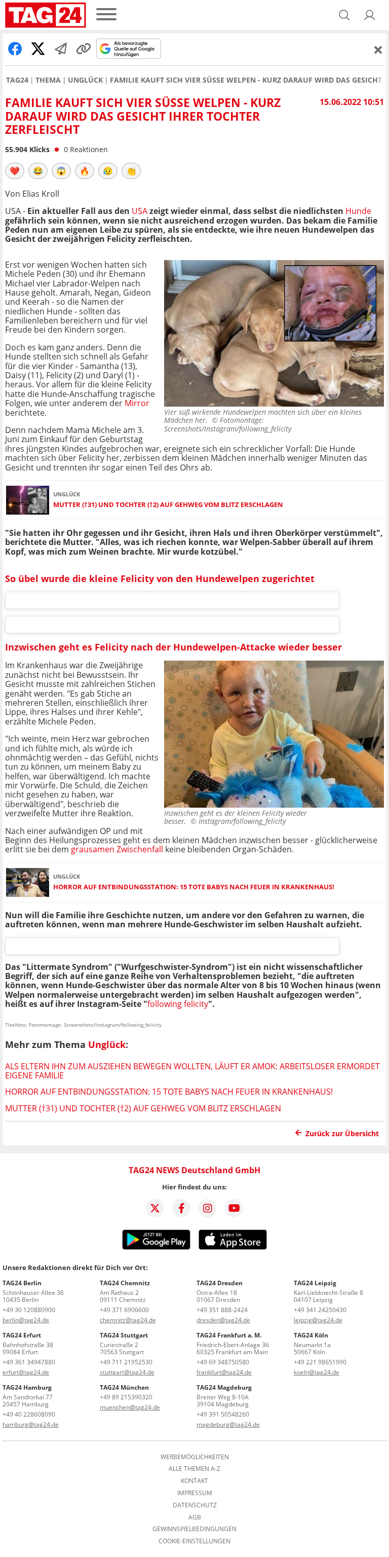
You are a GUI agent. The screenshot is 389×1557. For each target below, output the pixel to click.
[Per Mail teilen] (61, 49)
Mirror (137, 403)
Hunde (357, 210)
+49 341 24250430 (320, 1310)
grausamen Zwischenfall (116, 849)
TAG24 (17, 80)
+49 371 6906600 (124, 1310)
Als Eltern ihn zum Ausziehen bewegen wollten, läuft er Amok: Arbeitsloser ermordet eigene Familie (192, 1071)
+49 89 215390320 (126, 1397)
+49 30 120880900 (29, 1310)
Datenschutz (195, 1505)
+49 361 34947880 (29, 1362)
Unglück (85, 80)
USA (139, 210)
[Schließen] (378, 49)
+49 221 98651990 (320, 1362)
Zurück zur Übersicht (342, 1133)
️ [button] (15, 170)
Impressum (194, 1493)
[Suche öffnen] (344, 15)
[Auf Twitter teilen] (38, 49)
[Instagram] (208, 1208)
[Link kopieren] (83, 49)
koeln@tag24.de (316, 1372)
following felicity (177, 1003)
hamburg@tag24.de (31, 1424)
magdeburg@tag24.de (228, 1424)
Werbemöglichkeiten (195, 1457)
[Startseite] (45, 15)
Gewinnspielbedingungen (194, 1529)
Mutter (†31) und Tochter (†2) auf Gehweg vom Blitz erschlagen (168, 505)
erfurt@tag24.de (26, 1372)
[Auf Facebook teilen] (15, 49)
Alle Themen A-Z (194, 1468)
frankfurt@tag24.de (224, 1372)
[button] (369, 15)
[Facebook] (181, 1208)
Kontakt (194, 1480)
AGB (194, 1517)
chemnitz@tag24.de (128, 1320)
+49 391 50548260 (223, 1414)
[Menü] (106, 15)
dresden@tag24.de (223, 1320)
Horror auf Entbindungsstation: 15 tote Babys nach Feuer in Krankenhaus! (193, 887)
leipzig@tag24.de (318, 1320)
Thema (48, 80)
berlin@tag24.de (26, 1320)
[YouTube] (234, 1208)
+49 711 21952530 (126, 1362)
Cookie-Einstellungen (194, 1541)
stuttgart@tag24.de (127, 1372)
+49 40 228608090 (29, 1414)
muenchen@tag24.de (130, 1407)
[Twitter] (155, 1208)
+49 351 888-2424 (222, 1310)
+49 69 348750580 (223, 1362)
